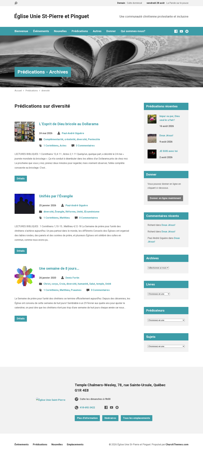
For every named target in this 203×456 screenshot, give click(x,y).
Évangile (59, 211)
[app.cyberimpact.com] (186, 31)
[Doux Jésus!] (152, 140)
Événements (41, 31)
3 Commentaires (85, 145)
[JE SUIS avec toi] (152, 156)
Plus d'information (87, 418)
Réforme (71, 211)
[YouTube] (181, 31)
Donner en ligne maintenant (165, 198)
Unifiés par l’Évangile (56, 196)
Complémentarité (53, 139)
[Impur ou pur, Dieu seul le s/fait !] (152, 121)
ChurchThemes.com (177, 444)
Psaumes (76, 290)
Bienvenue (21, 31)
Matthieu (65, 217)
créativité (69, 139)
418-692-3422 (87, 407)
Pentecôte (94, 139)
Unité (80, 211)
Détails (21, 178)
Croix (62, 283)
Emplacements (75, 444)
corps (55, 283)
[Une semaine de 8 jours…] (25, 283)
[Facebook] (175, 31)
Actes (63, 145)
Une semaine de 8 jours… (59, 268)
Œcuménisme (91, 211)
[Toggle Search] (16, 3)
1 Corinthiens (51, 145)
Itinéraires (110, 418)
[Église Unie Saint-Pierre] (50, 400)
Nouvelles (60, 31)
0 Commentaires (88, 217)
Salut (92, 283)
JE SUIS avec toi (168, 151)
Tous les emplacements (136, 418)
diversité (45, 90)
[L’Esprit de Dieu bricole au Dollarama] (25, 139)
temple (100, 283)
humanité (83, 283)
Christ (47, 283)
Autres (97, 31)
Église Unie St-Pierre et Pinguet (51, 16)
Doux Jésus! (166, 135)
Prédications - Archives (43, 72)
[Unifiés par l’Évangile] (25, 211)
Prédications (80, 31)
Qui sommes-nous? (133, 31)
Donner (111, 31)
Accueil (18, 90)
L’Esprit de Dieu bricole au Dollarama (68, 124)
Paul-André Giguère (73, 133)
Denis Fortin (72, 277)
